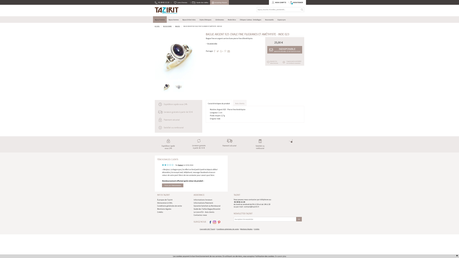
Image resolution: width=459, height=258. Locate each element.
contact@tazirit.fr (251, 206)
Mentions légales (164, 209)
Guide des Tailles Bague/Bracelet (207, 209)
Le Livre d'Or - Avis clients (204, 212)
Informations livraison (203, 200)
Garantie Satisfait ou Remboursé (207, 206)
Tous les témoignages (172, 185)
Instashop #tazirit (221, 2)
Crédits (160, 212)
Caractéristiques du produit (219, 103)
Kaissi (180, 165)
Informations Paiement (203, 203)
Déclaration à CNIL (164, 203)
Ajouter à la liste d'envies (274, 62)
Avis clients (239, 103)
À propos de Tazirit (165, 200)
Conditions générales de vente (169, 206)
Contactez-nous (200, 215)
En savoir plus (212, 43)
